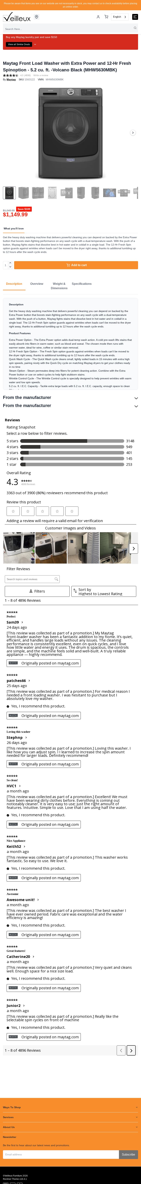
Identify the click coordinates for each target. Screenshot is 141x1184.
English (117, 16)
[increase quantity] (10, 263)
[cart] (106, 17)
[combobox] (120, 17)
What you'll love (14, 228)
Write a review (40, 75)
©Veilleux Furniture (12, 1175)
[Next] (133, 133)
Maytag (11, 79)
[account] (98, 17)
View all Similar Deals (19, 44)
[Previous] (8, 133)
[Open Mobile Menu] (135, 17)
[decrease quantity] (10, 267)
